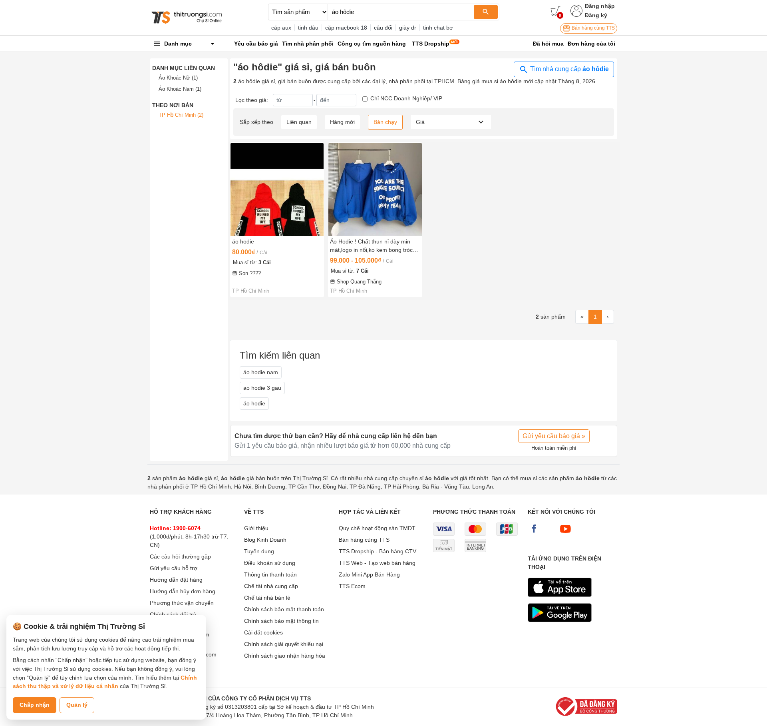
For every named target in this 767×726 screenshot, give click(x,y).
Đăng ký (596, 15)
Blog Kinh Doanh (265, 540)
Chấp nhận (35, 705)
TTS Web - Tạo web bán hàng (377, 563)
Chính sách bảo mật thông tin (281, 621)
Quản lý (76, 705)
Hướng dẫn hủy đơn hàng (182, 591)
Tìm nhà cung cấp (569, 69)
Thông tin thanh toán (270, 574)
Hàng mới (342, 122)
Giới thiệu (256, 528)
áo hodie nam (260, 372)
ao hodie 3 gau (262, 388)
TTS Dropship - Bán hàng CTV (377, 551)
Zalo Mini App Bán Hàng (369, 574)
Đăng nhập (600, 6)
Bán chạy (385, 122)
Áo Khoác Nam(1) (180, 89)
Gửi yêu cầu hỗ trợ (173, 568)
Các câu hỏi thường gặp (180, 556)
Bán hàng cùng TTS (592, 28)
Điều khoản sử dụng (269, 563)
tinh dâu (308, 27)
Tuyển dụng (259, 551)
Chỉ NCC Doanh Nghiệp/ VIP (406, 98)
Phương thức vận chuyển (182, 603)
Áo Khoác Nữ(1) (178, 78)
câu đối (383, 27)
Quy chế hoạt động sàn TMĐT (377, 528)
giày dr (407, 27)
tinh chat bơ (438, 27)
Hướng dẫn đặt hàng (176, 579)
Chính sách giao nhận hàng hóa (284, 655)
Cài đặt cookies (263, 632)
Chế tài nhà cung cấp (271, 586)
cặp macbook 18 (346, 27)
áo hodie (254, 403)
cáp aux (281, 27)
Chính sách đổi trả (173, 614)
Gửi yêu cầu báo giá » (554, 436)
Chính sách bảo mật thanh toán (284, 609)
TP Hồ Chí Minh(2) (181, 115)
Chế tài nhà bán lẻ (267, 597)
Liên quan (299, 122)
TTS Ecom (352, 586)
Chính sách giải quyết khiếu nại (283, 644)
